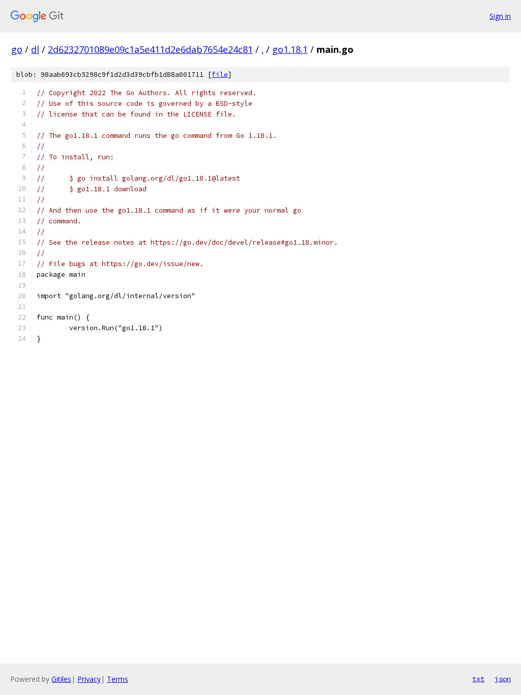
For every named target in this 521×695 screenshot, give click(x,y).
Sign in (500, 16)
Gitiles (61, 679)
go (16, 49)
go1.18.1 (290, 49)
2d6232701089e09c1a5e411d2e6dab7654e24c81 (150, 49)
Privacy (89, 679)
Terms (117, 679)
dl (35, 49)
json (503, 678)
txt (478, 678)
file (220, 74)
